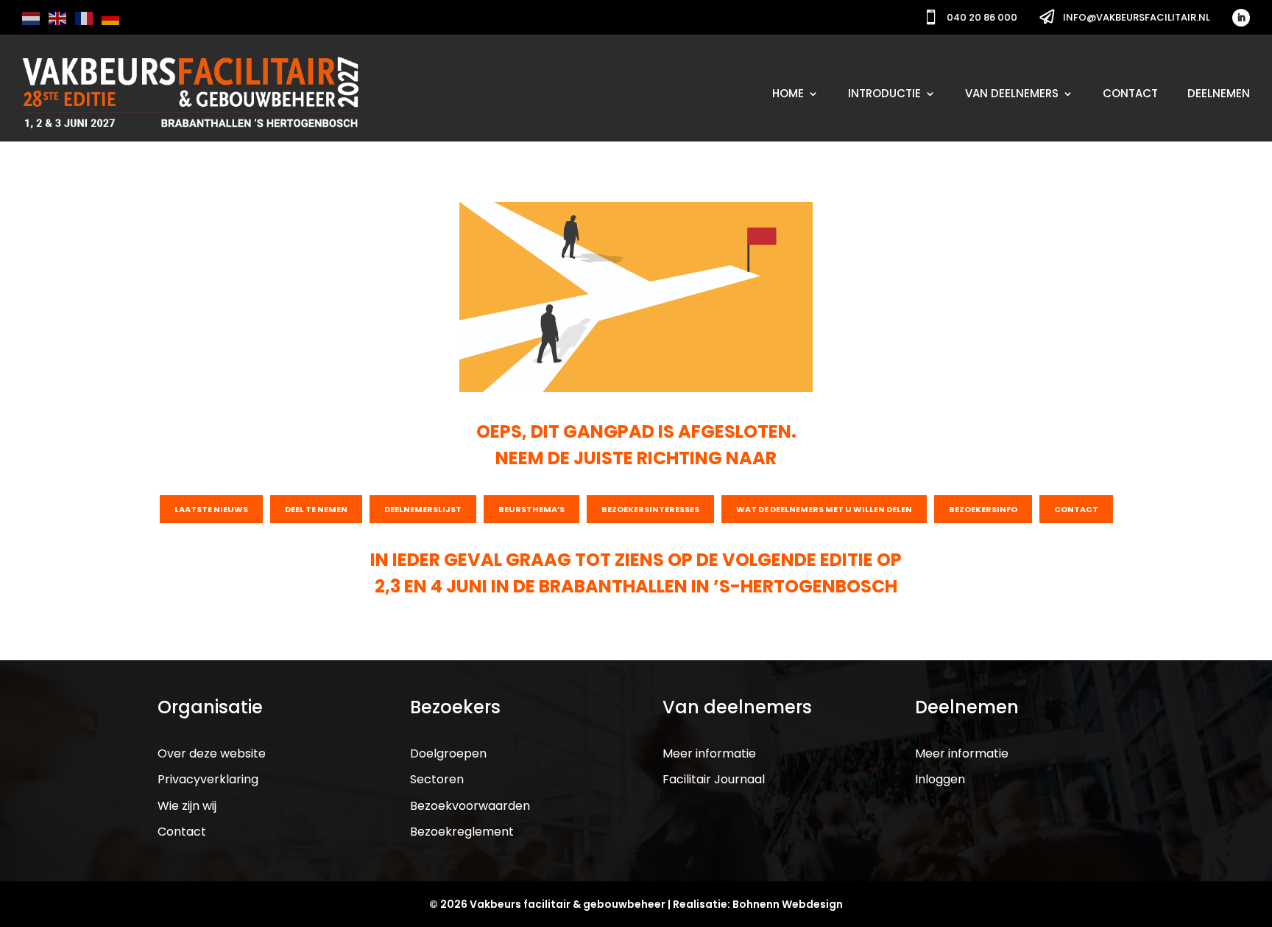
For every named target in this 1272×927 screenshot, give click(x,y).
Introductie (884, 93)
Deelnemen (1218, 93)
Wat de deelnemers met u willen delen (824, 509)
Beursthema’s (531, 509)
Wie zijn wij (187, 805)
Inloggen (940, 779)
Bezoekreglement (462, 831)
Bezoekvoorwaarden (470, 805)
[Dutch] (31, 17)
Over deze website (212, 753)
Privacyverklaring (208, 779)
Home (788, 93)
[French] (84, 17)
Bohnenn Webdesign (787, 904)
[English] (58, 17)
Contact (1130, 93)
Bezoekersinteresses (650, 509)
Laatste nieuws (211, 509)
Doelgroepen (448, 753)
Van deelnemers (1012, 93)
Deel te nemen (316, 509)
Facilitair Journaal (713, 779)
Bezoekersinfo (983, 509)
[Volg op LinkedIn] (1241, 18)
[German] (111, 17)
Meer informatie (709, 753)
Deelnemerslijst (423, 509)
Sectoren (437, 779)
